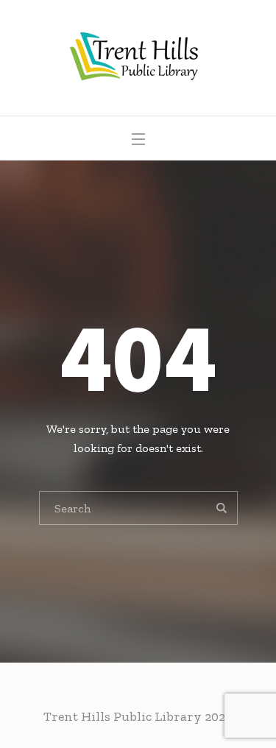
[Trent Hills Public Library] (138, 57)
